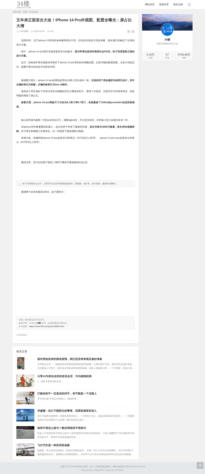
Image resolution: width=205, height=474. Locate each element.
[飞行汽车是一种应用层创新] (25, 449)
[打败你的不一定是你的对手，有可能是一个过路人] (25, 398)
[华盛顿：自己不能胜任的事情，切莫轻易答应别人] (25, 415)
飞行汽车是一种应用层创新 (53, 445)
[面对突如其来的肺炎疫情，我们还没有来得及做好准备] (25, 363)
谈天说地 (34, 12)
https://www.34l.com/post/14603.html (46, 326)
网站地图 (117, 466)
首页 (25, 12)
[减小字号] (133, 31)
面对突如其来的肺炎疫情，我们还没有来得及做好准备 (69, 358)
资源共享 (164, 4)
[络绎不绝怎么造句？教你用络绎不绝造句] (25, 432)
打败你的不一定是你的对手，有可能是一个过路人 (67, 393)
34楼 (62, 466)
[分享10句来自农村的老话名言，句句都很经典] (25, 380)
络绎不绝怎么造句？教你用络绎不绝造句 (61, 427)
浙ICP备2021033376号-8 (133, 466)
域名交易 (178, 4)
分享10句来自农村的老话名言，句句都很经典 (64, 376)
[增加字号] (128, 31)
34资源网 (24, 31)
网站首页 (150, 4)
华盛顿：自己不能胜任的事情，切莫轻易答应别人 (67, 410)
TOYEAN (119, 470)
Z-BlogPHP (98, 470)
